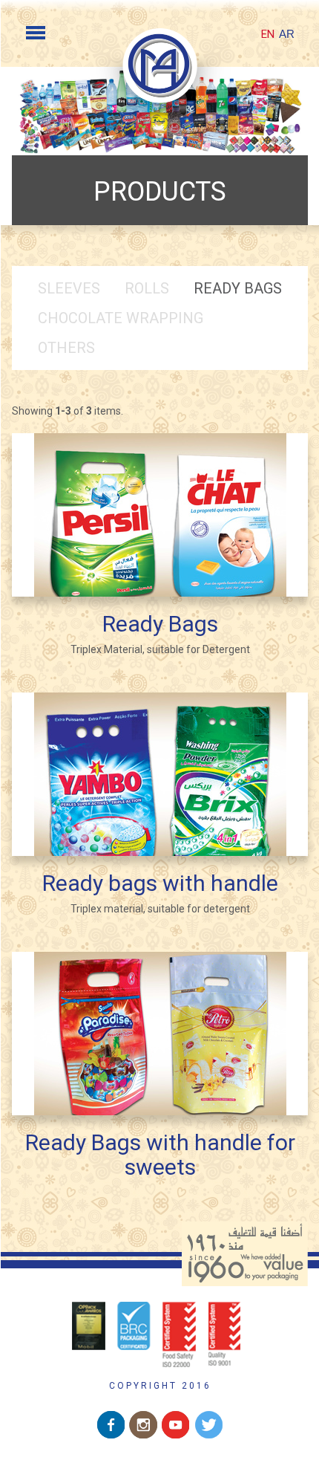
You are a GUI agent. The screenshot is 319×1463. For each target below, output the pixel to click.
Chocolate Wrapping (120, 318)
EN (267, 34)
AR (287, 33)
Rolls (147, 288)
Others (66, 348)
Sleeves (69, 288)
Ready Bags (238, 288)
